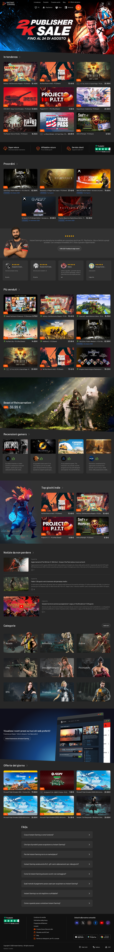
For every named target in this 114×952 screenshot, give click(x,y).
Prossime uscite (55, 2)
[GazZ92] (36, 458)
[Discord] (76, 922)
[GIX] (63, 265)
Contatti (36, 926)
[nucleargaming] (91, 265)
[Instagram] (89, 922)
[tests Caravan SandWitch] (71, 446)
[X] (83, 922)
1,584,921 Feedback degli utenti (69, 248)
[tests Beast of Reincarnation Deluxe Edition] (98, 446)
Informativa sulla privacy (41, 920)
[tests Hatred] (15, 446)
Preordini (45, 2)
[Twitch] (108, 922)
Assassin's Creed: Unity (17, 267)
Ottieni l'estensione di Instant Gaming (17, 738)
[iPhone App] (79, 936)
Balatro (70, 267)
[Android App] (92, 936)
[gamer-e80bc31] (63, 458)
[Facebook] (95, 922)
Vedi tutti (106, 625)
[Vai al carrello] (103, 3)
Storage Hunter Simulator (100, 267)
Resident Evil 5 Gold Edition (45, 267)
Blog (64, 2)
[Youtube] (101, 922)
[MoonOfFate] (91, 458)
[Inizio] (9, 3)
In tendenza (37, 2)
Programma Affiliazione (40, 923)
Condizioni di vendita (40, 917)
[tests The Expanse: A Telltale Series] (43, 446)
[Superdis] (8, 265)
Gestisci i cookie (8, 948)
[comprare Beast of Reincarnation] (57, 404)
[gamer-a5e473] (8, 458)
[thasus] (36, 265)
